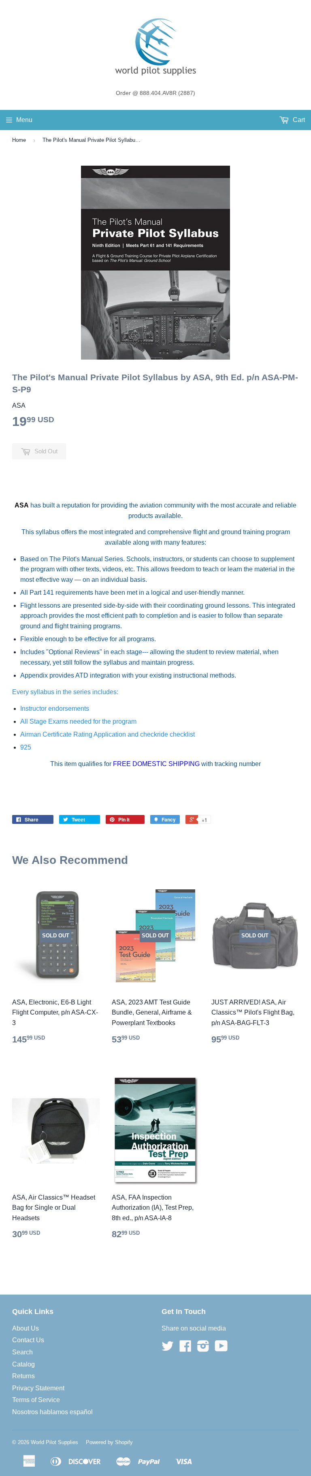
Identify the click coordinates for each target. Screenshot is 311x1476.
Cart (298, 119)
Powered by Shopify (109, 1442)
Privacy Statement (38, 1388)
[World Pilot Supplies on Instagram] (203, 1348)
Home (19, 140)
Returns (23, 1376)
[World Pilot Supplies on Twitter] (168, 1348)
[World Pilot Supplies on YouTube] (221, 1348)
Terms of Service (36, 1399)
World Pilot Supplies (54, 1442)
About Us (25, 1328)
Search (22, 1352)
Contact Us (28, 1340)
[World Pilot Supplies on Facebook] (185, 1348)
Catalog (23, 1364)
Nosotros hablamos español (52, 1412)
